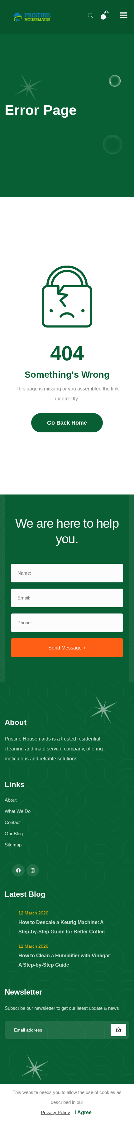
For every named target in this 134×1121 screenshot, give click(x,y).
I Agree (83, 1112)
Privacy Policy (55, 1112)
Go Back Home (67, 423)
